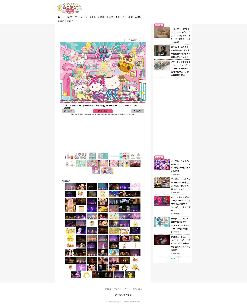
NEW (69, 17)
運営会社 (108, 289)
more (172, 258)
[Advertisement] (103, 30)
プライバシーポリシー (122, 289)
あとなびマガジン (123, 295)
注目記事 (61, 21)
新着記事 (70, 21)
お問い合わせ (137, 289)
